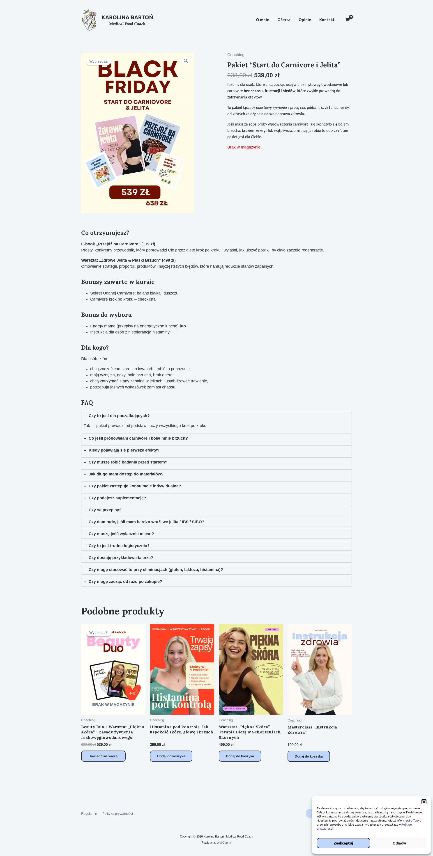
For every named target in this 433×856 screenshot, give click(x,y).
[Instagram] (310, 813)
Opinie (305, 19)
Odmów (399, 843)
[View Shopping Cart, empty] (347, 20)
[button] (424, 801)
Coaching (235, 55)
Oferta (283, 19)
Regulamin (89, 813)
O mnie (262, 19)
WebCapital (224, 842)
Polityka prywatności (117, 813)
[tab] (216, 421)
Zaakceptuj (343, 843)
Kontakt (327, 19)
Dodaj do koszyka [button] (171, 756)
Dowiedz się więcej (103, 756)
